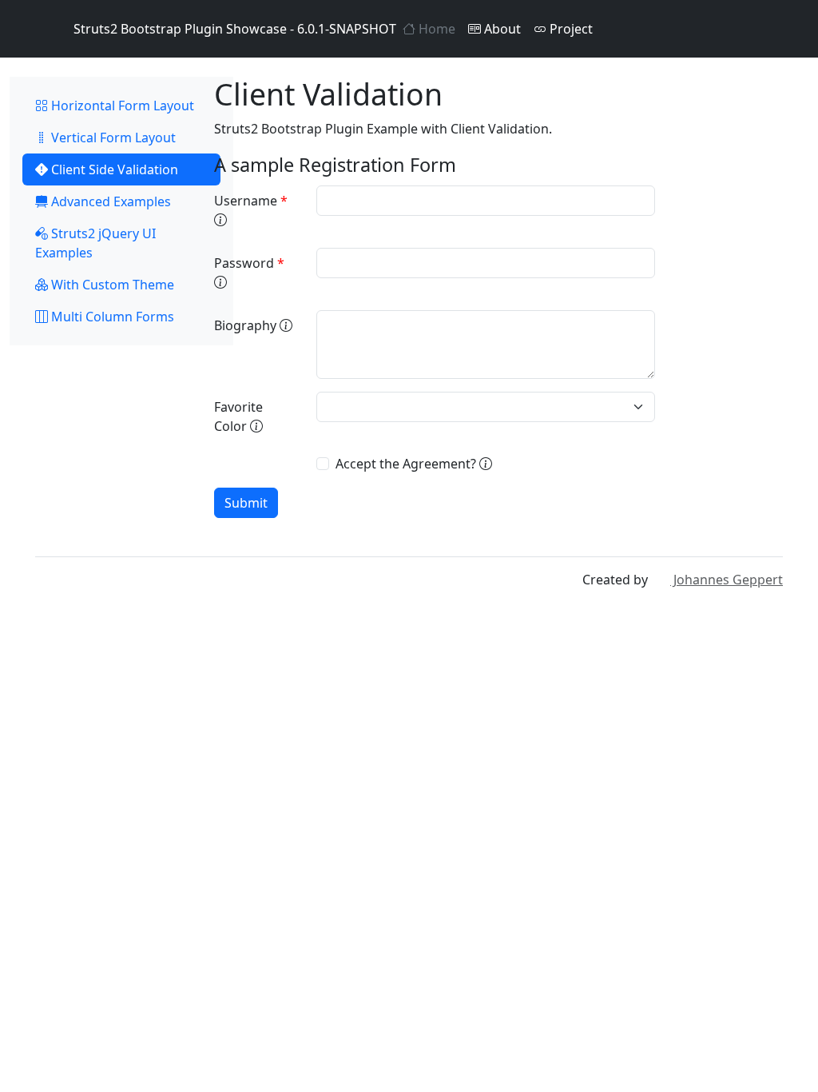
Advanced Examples (109, 201)
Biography (247, 325)
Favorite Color (238, 416)
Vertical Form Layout (112, 137)
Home (435, 29)
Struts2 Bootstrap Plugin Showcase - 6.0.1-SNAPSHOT (234, 29)
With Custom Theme (111, 284)
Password (249, 263)
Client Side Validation (113, 169)
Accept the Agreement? (407, 463)
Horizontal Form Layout (121, 105)
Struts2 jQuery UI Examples (95, 243)
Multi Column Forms (111, 316)
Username (251, 200)
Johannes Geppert (726, 579)
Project (569, 29)
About (501, 29)
